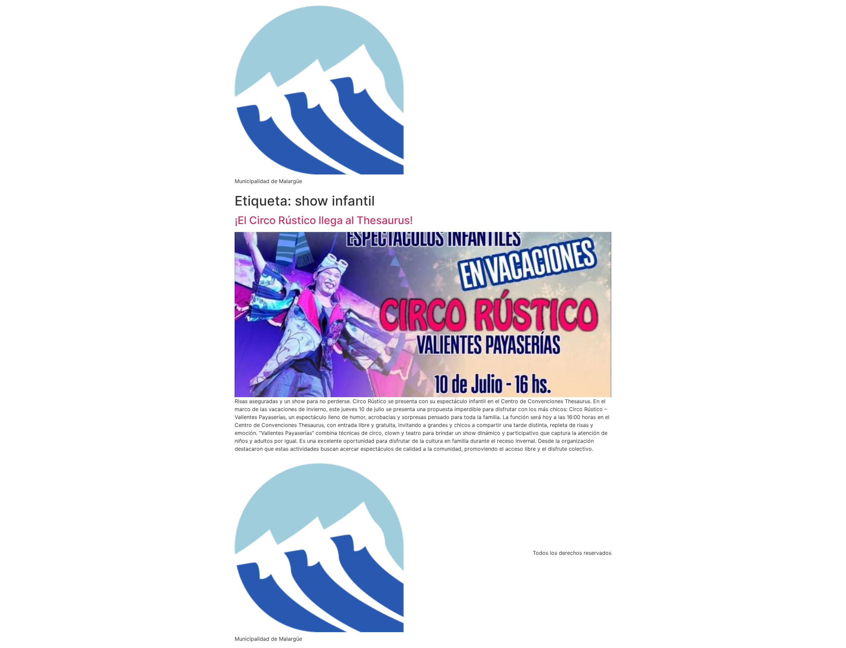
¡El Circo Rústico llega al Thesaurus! (324, 220)
